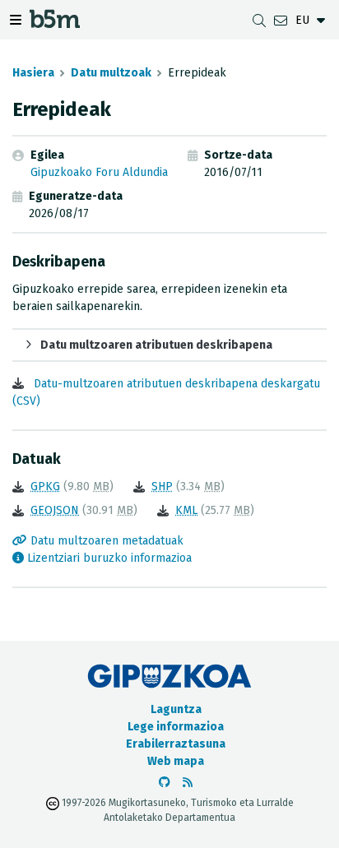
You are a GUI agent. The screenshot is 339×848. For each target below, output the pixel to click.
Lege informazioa (176, 727)
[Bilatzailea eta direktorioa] (259, 20)
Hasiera (33, 73)
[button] (169, 345)
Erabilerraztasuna (175, 744)
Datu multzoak (111, 73)
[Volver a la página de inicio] (55, 23)
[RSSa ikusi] (188, 783)
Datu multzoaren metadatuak (105, 541)
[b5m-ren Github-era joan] (164, 783)
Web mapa (175, 761)
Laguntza (176, 709)
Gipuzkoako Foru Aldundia (99, 172)
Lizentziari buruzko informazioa (108, 558)
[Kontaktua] (280, 20)
